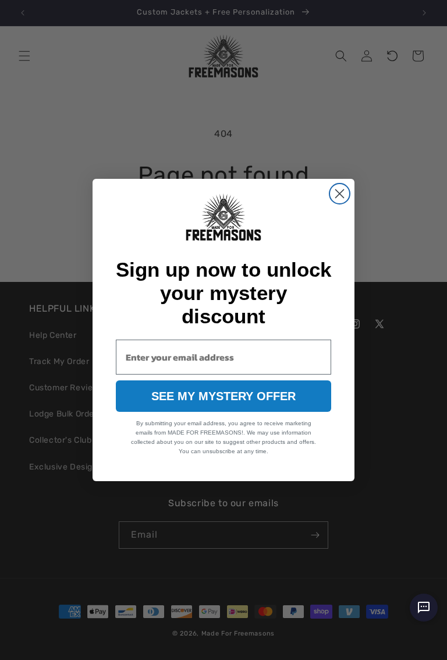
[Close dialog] (339, 193)
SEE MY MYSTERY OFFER (223, 396)
